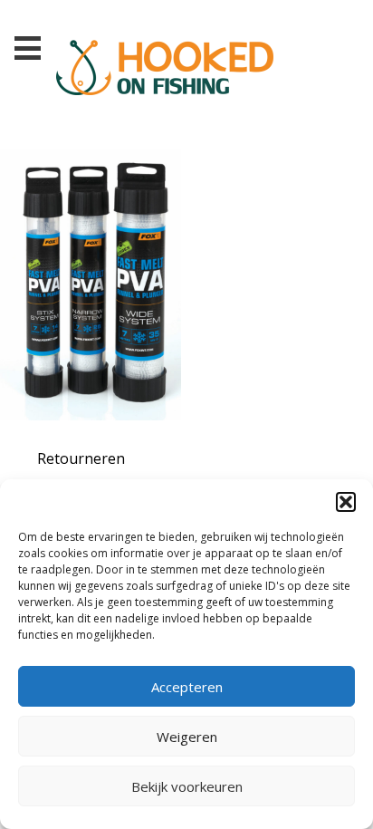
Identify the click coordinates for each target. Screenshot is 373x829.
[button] (346, 502)
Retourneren (81, 458)
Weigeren (187, 737)
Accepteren (187, 687)
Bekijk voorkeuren (187, 786)
